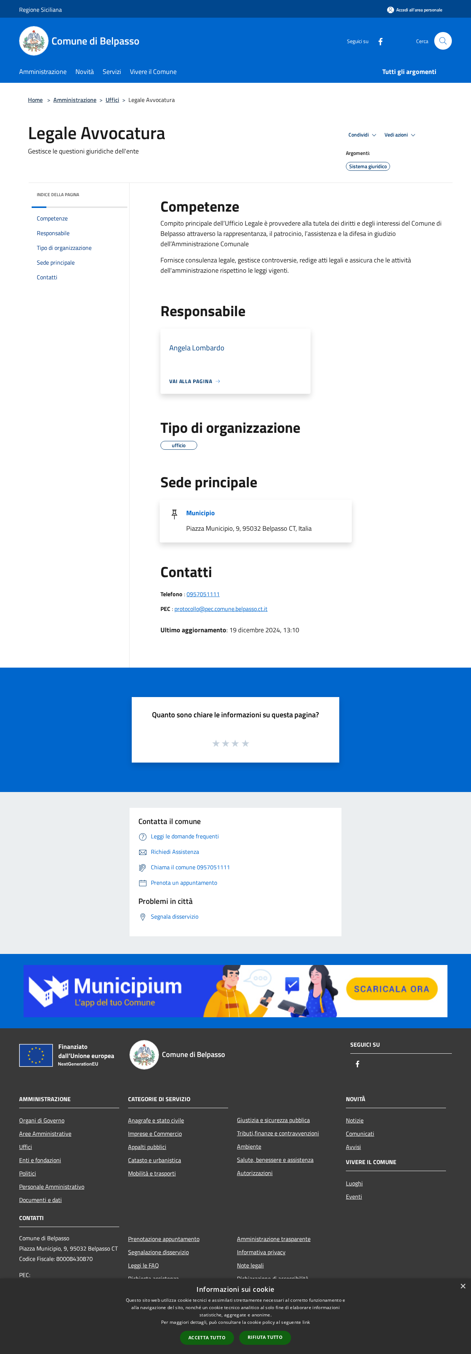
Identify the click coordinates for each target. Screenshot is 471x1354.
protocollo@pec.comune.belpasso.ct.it (221, 608)
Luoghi (354, 1183)
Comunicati (360, 1133)
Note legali (250, 1265)
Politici (27, 1173)
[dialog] (235, 1316)
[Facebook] (377, 41)
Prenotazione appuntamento (163, 1238)
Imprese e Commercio (155, 1133)
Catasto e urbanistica (154, 1160)
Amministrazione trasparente (274, 1238)
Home (35, 99)
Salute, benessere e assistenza (275, 1159)
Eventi (354, 1196)
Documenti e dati (40, 1199)
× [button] (462, 1286)
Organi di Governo (41, 1120)
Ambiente (249, 1146)
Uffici (112, 99)
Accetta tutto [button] (207, 1337)
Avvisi (353, 1146)
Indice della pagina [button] (58, 194)
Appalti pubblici (147, 1146)
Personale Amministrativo (51, 1186)
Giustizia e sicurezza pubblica (273, 1120)
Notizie (355, 1120)
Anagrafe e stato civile (156, 1120)
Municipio (200, 513)
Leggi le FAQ (143, 1265)
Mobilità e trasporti (152, 1173)
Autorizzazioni (255, 1173)
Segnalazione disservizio (158, 1252)
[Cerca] (443, 41)
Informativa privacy (261, 1252)
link (306, 1322)
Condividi (359, 135)
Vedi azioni (397, 135)
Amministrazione (74, 99)
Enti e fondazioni (40, 1160)
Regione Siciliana (40, 9)
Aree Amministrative (45, 1133)
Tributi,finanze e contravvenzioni (278, 1133)
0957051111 (203, 594)
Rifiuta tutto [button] (265, 1337)
